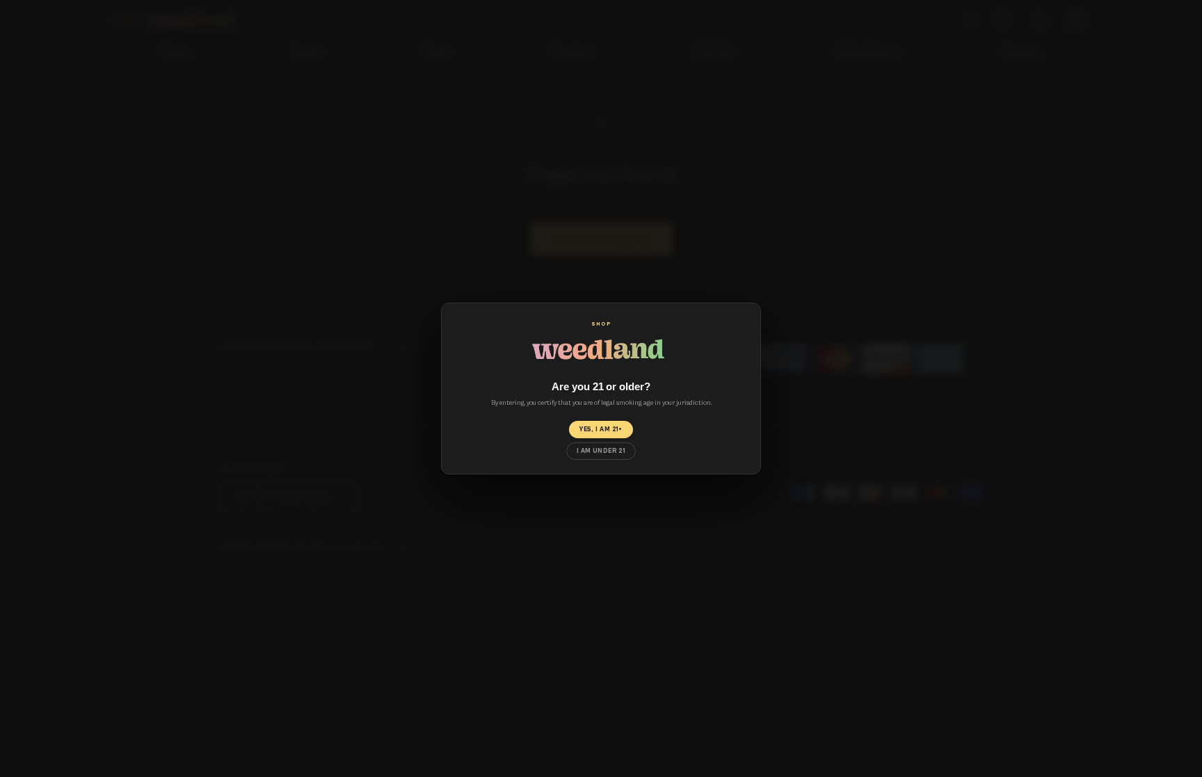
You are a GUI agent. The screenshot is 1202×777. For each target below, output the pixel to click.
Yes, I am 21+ (601, 429)
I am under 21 (601, 450)
